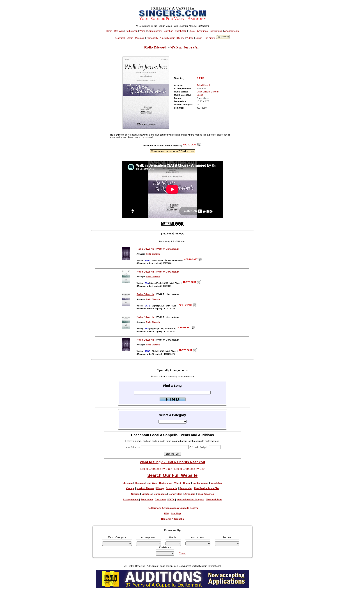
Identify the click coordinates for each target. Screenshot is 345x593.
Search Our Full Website (172, 475)
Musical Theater (145, 488)
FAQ (166, 513)
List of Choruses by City (189, 468)
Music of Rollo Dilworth (208, 91)
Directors (147, 494)
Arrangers (189, 494)
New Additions (214, 499)
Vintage (130, 488)
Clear (182, 553)
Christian (168, 31)
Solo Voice (147, 499)
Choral (191, 31)
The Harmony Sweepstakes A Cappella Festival (172, 508)
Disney (180, 38)
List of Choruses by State (156, 468)
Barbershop (131, 31)
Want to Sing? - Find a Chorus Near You (172, 462)
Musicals (139, 38)
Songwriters (175, 494)
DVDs (171, 499)
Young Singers (167, 38)
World (142, 31)
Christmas (202, 31)
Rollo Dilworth (155, 47)
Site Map (176, 513)
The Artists (209, 38)
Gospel (200, 95)
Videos (190, 38)
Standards (171, 488)
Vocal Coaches (205, 494)
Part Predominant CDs (206, 488)
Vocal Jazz (181, 31)
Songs (199, 38)
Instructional (216, 31)
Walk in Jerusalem (185, 47)
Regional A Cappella (172, 519)
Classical (120, 38)
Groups (135, 494)
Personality (152, 38)
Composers (160, 494)
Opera (130, 38)
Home (109, 31)
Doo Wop (119, 31)
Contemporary (154, 31)
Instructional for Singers (190, 499)
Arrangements (231, 31)
